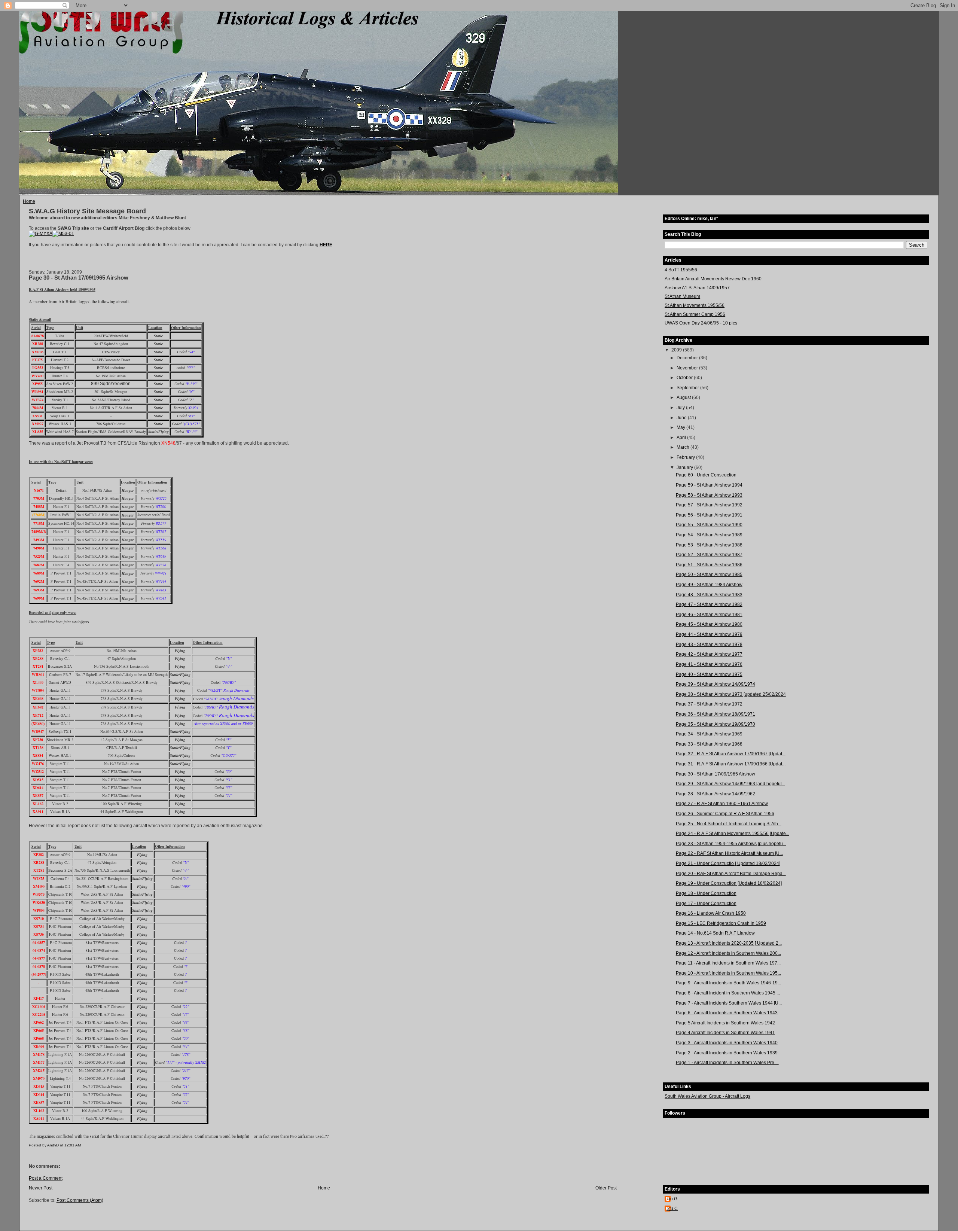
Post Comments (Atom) (80, 1200)
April (682, 437)
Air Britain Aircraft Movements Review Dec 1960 (713, 278)
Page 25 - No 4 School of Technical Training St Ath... (728, 823)
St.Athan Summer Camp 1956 (695, 314)
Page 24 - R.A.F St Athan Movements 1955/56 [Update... (732, 833)
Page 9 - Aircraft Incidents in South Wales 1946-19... (728, 982)
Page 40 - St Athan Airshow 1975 (709, 674)
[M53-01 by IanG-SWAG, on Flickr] (63, 233)
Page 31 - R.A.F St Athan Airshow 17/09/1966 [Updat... (730, 764)
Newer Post (40, 1188)
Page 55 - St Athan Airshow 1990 (709, 524)
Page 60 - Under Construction (706, 475)
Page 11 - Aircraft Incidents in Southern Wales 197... (728, 963)
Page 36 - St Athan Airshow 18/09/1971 (715, 714)
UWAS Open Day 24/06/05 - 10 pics (701, 323)
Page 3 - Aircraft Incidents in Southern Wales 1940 (727, 1042)
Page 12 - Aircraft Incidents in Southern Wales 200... (728, 953)
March (683, 447)
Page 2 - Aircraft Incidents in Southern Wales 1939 (727, 1052)
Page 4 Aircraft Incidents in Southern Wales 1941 (725, 1032)
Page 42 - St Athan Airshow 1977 (709, 654)
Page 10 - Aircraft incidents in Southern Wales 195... (728, 973)
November (688, 368)
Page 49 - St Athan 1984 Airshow (709, 584)
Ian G (671, 1198)
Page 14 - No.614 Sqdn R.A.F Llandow (715, 933)
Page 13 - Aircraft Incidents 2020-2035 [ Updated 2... (729, 943)
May (681, 427)
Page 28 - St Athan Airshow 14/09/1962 (715, 793)
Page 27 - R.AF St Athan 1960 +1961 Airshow (722, 803)
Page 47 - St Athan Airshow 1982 (709, 604)
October (685, 377)
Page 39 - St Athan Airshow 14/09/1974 (715, 684)
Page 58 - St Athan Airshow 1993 (709, 495)
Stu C (672, 1208)
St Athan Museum (682, 296)
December (688, 357)
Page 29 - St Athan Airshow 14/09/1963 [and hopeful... (730, 783)
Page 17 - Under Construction (706, 903)
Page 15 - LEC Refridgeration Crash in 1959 (721, 923)
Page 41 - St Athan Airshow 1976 (709, 664)
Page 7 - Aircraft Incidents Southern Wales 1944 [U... (729, 1003)
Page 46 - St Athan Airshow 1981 (709, 614)
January (685, 467)
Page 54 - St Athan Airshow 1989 (709, 534)
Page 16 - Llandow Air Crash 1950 (711, 913)
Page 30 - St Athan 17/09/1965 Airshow (715, 774)
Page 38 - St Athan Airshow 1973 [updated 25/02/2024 (731, 694)
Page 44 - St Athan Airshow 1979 (709, 634)
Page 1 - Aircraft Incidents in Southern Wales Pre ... (727, 1062)
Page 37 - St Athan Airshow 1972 (709, 704)
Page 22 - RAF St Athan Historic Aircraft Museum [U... (729, 853)
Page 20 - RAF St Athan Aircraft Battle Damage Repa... (731, 873)
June (682, 417)
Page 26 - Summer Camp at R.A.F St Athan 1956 (725, 813)
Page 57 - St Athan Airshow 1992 (709, 505)
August (684, 397)
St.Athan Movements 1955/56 (694, 305)
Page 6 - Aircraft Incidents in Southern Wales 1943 (727, 1012)
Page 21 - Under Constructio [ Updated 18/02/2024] (728, 863)
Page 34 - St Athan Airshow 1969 (709, 734)
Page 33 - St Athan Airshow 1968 (709, 744)
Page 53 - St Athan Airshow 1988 (709, 545)
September (688, 387)
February (686, 457)
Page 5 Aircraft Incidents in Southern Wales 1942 (725, 1023)
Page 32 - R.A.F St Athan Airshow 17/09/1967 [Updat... (730, 753)
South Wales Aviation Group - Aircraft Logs (707, 1096)
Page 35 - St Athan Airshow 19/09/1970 (715, 724)
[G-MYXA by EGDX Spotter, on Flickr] (40, 233)
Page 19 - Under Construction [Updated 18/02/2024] (729, 883)
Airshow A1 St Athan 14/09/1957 (697, 287)
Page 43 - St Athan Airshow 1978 (709, 644)
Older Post (606, 1188)
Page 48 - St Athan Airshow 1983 (709, 594)
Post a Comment (45, 1178)
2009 (677, 350)
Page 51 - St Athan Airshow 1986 (709, 564)
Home (29, 201)
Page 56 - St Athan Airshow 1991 (709, 515)
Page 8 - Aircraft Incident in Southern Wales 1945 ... (728, 993)
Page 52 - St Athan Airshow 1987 (709, 554)
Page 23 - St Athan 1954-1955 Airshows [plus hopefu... (731, 843)
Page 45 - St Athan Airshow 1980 (709, 624)
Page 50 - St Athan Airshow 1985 (709, 574)
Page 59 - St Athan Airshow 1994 (709, 485)
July (681, 407)
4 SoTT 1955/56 (681, 269)
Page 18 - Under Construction (706, 893)
